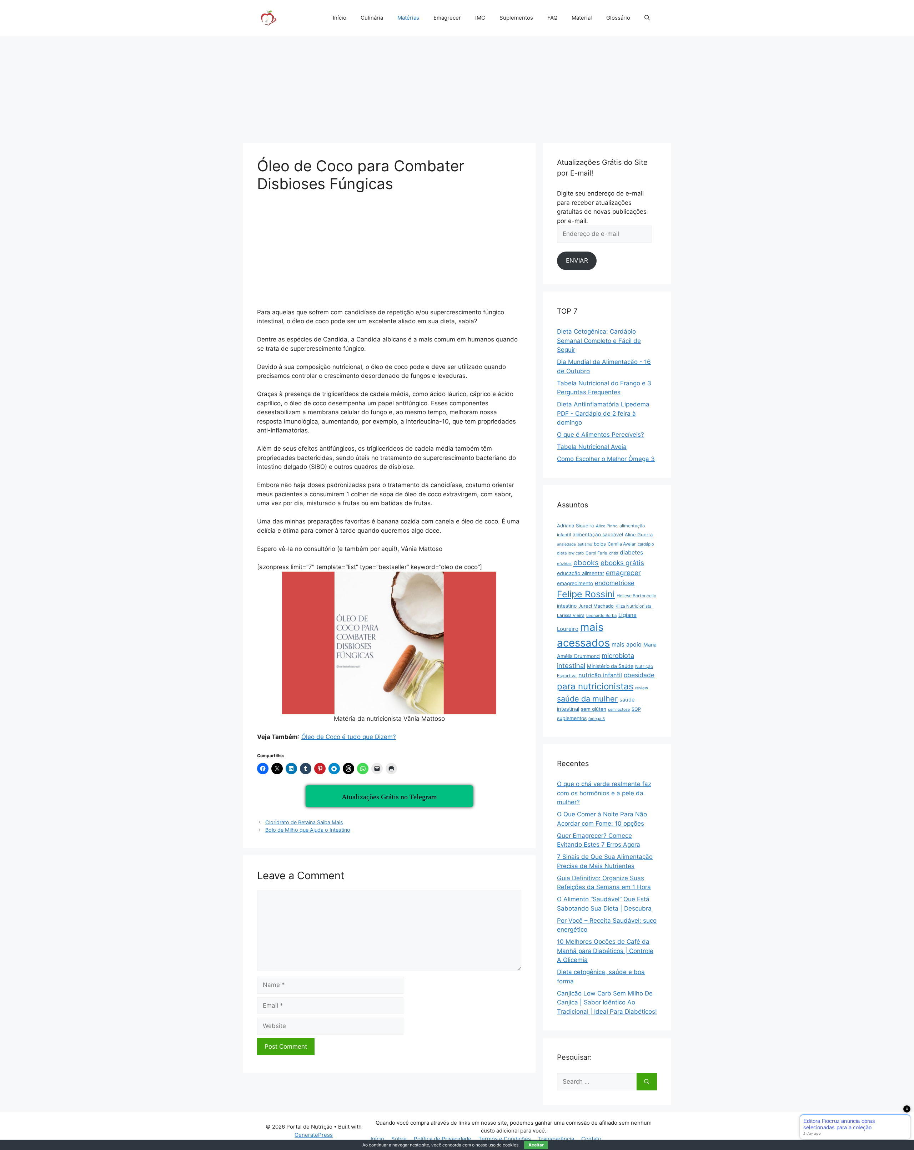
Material (582, 17)
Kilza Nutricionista (634, 606)
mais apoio (627, 644)
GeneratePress (314, 1134)
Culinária (372, 17)
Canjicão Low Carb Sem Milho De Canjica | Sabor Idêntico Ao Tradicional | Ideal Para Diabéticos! (607, 1002)
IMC (480, 17)
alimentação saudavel (598, 534)
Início (339, 17)
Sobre (399, 1138)
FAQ (552, 17)
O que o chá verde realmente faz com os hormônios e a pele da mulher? (604, 793)
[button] (647, 18)
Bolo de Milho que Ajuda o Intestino (307, 830)
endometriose (614, 583)
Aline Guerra (639, 534)
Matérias (408, 17)
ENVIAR (577, 260)
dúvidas (564, 563)
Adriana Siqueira (575, 525)
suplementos (572, 718)
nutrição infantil (600, 675)
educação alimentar (580, 573)
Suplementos (516, 17)
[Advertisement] (457, 86)
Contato (591, 1138)
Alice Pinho (607, 525)
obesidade (639, 675)
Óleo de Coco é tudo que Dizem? (348, 736)
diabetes (631, 552)
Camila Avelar (622, 544)
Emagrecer (447, 17)
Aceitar (536, 1145)
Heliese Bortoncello (636, 595)
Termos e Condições (504, 1138)
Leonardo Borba (601, 615)
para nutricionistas (595, 686)
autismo (585, 544)
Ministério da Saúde (610, 666)
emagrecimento (575, 583)
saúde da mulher (587, 698)
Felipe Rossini (586, 594)
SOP (636, 709)
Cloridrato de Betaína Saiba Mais (304, 822)
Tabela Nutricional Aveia (592, 446)
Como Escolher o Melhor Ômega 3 (606, 458)
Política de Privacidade (442, 1138)
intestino (567, 606)
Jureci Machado (596, 606)
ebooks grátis (622, 563)
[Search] (647, 1081)
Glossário (618, 17)
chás (613, 553)
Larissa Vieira (570, 615)
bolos (600, 544)
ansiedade (566, 544)
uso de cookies (503, 1145)
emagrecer (623, 573)
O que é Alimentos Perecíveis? (600, 434)
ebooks (586, 562)
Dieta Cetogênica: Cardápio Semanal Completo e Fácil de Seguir (599, 340)
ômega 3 (596, 718)
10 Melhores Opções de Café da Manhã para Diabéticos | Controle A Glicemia (605, 950)
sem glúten (593, 709)
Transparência (556, 1138)
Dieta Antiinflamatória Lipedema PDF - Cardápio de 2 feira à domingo (603, 413)
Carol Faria (596, 553)
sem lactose (619, 709)
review (641, 687)
